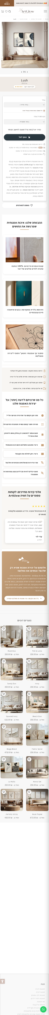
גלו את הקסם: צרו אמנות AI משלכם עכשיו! (23, 598)
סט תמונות (41, 1001)
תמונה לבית (40, 992)
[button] (2, 981)
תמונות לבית (40, 989)
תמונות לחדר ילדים (38, 998)
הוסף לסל (23, 137)
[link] (24, 86)
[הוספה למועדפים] (29, 629)
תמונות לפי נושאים (38, 995)
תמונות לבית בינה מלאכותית (34, 1011)
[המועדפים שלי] (6, 11)
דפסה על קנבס (38, 1005)
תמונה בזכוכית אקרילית (36, 1008)
